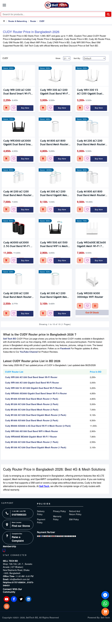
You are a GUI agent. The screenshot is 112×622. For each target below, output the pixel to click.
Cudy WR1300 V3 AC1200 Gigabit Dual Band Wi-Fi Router (89, 91)
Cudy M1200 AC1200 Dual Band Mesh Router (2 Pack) (91, 142)
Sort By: (77, 58)
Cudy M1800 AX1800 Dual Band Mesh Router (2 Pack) (91, 193)
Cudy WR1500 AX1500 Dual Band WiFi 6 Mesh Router (54, 244)
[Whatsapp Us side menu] (105, 603)
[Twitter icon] (21, 599)
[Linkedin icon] (28, 599)
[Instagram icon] (6, 606)
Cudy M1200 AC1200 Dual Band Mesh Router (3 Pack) (17, 193)
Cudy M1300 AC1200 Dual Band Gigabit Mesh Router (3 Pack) (54, 193)
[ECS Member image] (3, 550)
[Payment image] (56, 536)
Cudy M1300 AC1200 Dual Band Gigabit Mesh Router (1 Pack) (54, 295)
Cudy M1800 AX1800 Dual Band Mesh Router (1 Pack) (54, 142)
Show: (58, 58)
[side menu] (105, 612)
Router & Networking (17, 21)
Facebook (65, 348)
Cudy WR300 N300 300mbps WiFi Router (90, 295)
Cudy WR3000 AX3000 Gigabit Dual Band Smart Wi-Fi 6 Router (18, 142)
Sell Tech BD (9, 338)
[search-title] (108, 14)
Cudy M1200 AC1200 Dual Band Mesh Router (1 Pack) (17, 295)
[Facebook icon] (14, 599)
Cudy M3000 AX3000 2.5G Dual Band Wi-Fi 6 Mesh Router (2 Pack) (17, 244)
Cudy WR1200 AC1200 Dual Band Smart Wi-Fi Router (17, 91)
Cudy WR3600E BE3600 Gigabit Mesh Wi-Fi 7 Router (91, 244)
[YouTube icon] (6, 599)
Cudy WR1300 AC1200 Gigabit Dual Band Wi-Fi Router (54, 91)
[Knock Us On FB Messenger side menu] (105, 595)
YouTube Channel (29, 351)
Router (33, 21)
